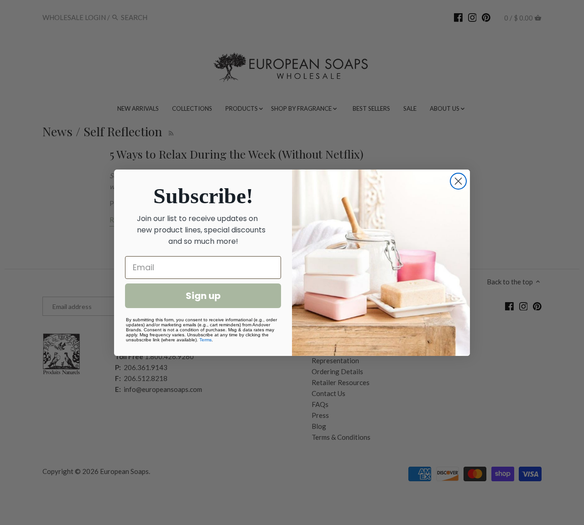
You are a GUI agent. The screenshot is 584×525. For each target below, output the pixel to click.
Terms (205, 339)
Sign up (203, 295)
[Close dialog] (458, 181)
